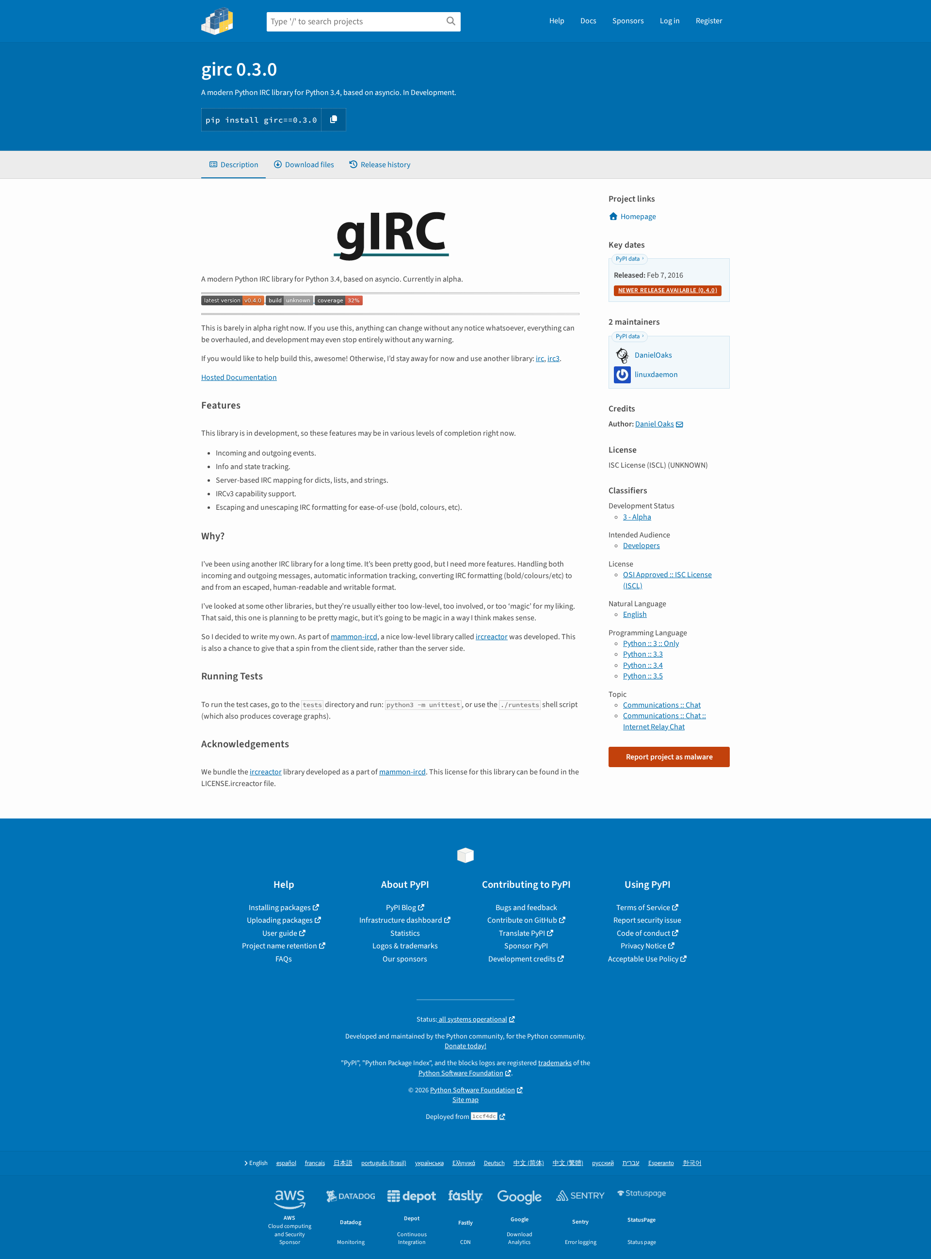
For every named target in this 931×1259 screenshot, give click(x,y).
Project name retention (279, 946)
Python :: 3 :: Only (651, 643)
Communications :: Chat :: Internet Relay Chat (664, 721)
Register (709, 21)
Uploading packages (280, 920)
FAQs (283, 959)
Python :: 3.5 (643, 676)
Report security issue (647, 920)
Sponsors (628, 21)
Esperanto (661, 1163)
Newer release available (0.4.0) (667, 290)
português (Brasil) (383, 1163)
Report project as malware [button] (669, 757)
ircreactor (492, 636)
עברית (631, 1163)
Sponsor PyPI (526, 946)
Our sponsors (405, 959)
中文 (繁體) (568, 1163)
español (286, 1163)
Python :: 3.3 (643, 654)
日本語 (343, 1163)
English (635, 614)
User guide (279, 933)
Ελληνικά (463, 1163)
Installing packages (280, 907)
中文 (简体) (529, 1163)
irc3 (553, 358)
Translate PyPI (522, 933)
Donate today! (465, 1046)
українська (429, 1163)
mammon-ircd (354, 636)
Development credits (522, 959)
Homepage (638, 216)
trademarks (555, 1063)
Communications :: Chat (662, 705)
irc (540, 358)
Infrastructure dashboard (400, 920)
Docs (588, 21)
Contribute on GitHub (522, 920)
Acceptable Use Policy (643, 959)
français (315, 1163)
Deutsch (494, 1163)
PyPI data (628, 258)
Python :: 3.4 (643, 665)
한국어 (692, 1163)
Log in (670, 21)
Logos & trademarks (405, 946)
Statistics (405, 933)
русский (603, 1163)
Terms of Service (643, 907)
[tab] (233, 164)
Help (556, 21)
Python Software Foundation (460, 1073)
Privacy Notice (643, 946)
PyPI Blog (401, 907)
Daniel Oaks (654, 424)
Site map (465, 1100)
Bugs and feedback (526, 907)
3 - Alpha (637, 517)
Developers (641, 545)
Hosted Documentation (239, 377)
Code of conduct (643, 933)
